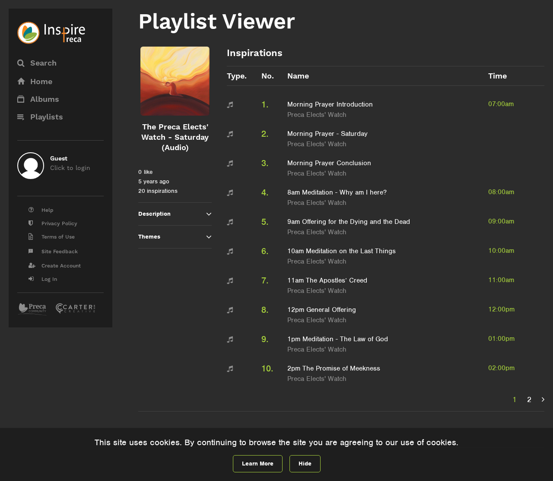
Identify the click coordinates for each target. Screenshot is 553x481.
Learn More (257, 463)
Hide (305, 463)
